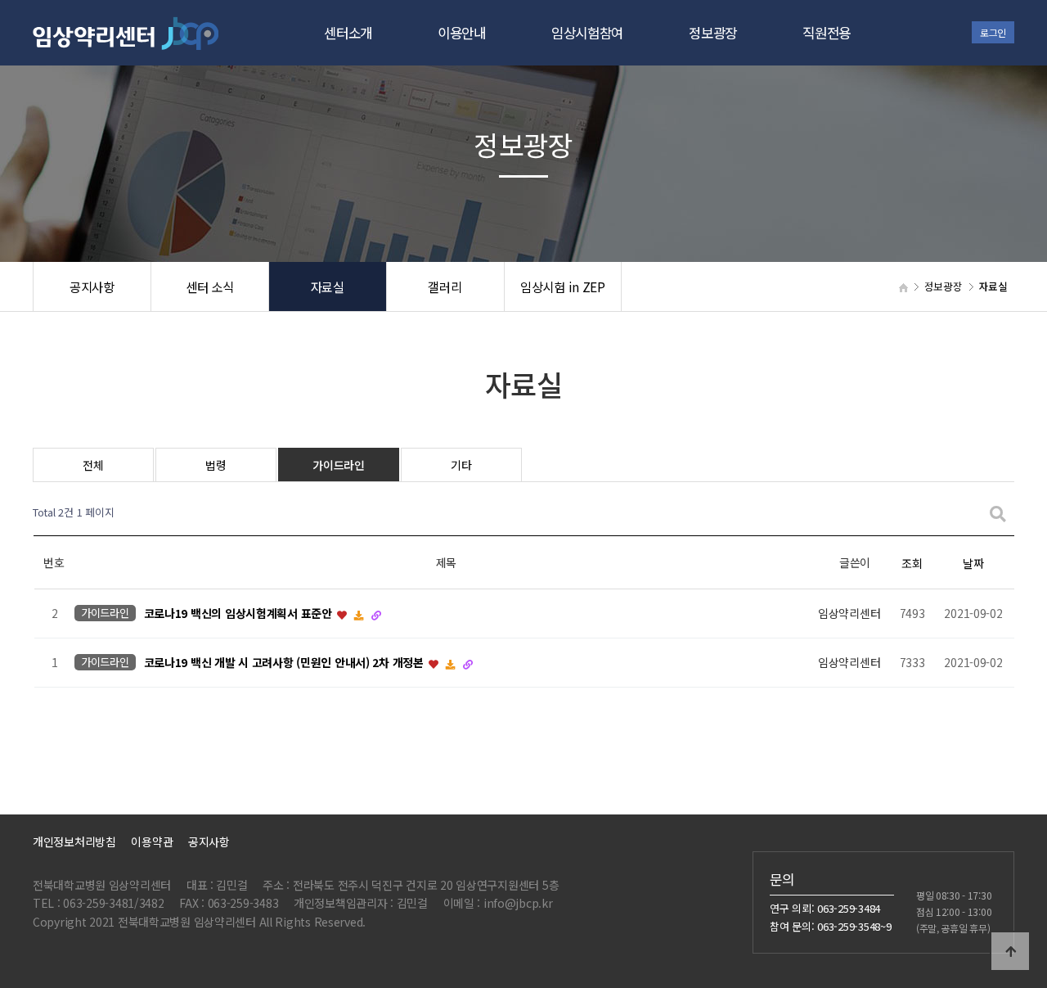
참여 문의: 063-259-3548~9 (831, 926)
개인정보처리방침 (74, 841)
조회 (911, 563)
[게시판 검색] (998, 513)
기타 (461, 465)
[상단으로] (1010, 951)
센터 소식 (210, 286)
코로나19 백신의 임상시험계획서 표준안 (239, 614)
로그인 (993, 32)
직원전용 (826, 33)
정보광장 (713, 33)
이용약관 (152, 841)
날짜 (973, 563)
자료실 (327, 286)
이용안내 (462, 33)
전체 (93, 465)
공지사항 (92, 286)
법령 (215, 465)
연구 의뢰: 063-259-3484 (825, 908)
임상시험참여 (587, 33)
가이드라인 (338, 465)
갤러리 (444, 286)
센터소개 (348, 33)
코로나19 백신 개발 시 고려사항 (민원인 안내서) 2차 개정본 (285, 663)
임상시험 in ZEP (562, 286)
